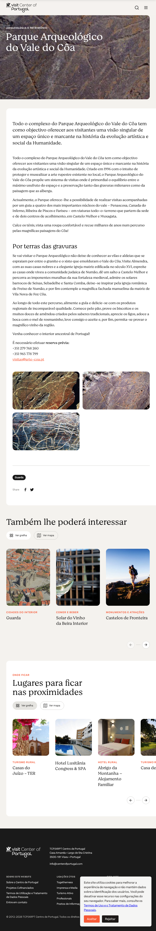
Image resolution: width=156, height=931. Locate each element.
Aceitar (92, 919)
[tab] (18, 535)
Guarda (19, 477)
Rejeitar (110, 919)
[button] (146, 7)
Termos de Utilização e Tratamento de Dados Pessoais (26, 895)
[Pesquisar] (137, 7)
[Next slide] (146, 645)
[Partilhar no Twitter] (32, 489)
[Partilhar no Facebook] (25, 489)
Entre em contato (16, 902)
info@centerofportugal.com (66, 864)
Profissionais (64, 898)
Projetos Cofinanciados (20, 888)
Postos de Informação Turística (75, 904)
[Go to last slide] (131, 800)
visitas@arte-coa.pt (28, 359)
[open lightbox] (46, 390)
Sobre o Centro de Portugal (22, 882)
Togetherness (65, 882)
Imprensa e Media (67, 888)
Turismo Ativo (65, 893)
